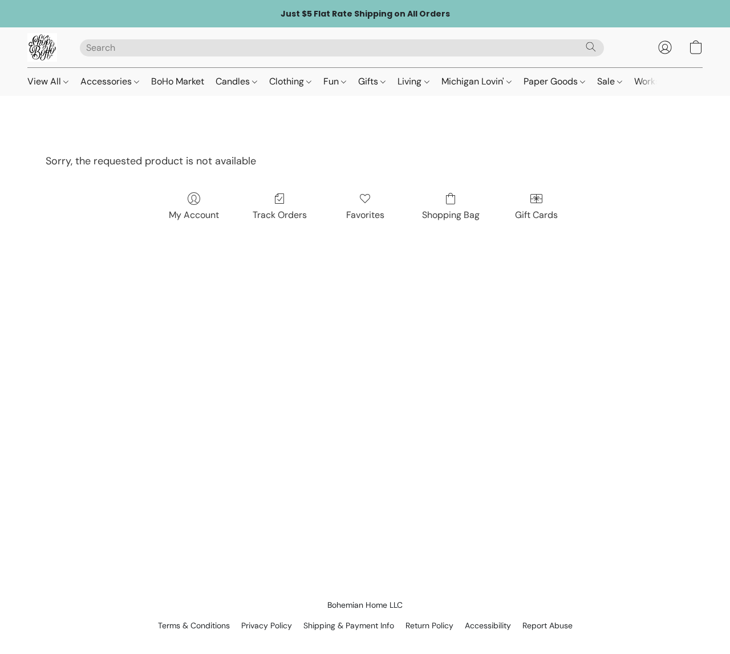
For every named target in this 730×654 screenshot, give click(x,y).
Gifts (369, 81)
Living (411, 81)
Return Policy (429, 625)
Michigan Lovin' (473, 81)
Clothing (287, 81)
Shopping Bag (451, 215)
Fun (332, 81)
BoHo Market (177, 81)
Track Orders (280, 215)
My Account (194, 215)
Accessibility (488, 625)
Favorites (365, 215)
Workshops (657, 81)
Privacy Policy (266, 625)
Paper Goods (552, 81)
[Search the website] (590, 47)
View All (45, 81)
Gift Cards (536, 215)
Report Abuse (547, 625)
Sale (607, 81)
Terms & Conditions (194, 625)
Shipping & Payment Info (348, 625)
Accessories (107, 81)
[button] (42, 47)
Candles (234, 81)
